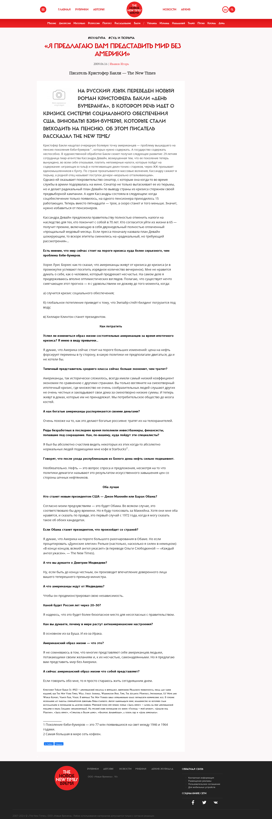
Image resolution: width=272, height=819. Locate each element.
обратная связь (192, 769)
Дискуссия (65, 23)
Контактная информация (201, 777)
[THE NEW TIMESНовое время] (134, 9)
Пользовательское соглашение (204, 783)
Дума (222, 23)
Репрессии (94, 23)
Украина (152, 23)
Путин (201, 23)
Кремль (211, 23)
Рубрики (81, 9)
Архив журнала (162, 768)
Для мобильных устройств (201, 787)
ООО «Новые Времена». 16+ (103, 776)
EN (225, 9)
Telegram (58, 744)
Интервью (79, 23)
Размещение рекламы (199, 780)
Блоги (137, 23)
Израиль (164, 23)
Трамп (191, 23)
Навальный (178, 23)
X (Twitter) (49, 744)
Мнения (140, 768)
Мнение (51, 23)
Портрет (107, 23)
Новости (169, 9)
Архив (185, 9)
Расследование (123, 23)
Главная (64, 9)
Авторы (99, 9)
